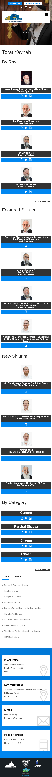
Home (24, 32)
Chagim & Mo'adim (12, 597)
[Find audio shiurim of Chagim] (22, 546)
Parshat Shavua (11, 591)
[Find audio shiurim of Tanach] (22, 559)
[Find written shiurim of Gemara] (30, 518)
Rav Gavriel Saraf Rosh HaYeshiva (26, 154)
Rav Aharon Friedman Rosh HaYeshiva (26, 185)
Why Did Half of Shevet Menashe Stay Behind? (26, 416)
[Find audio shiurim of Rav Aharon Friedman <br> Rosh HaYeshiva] (22, 191)
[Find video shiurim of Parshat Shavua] (26, 532)
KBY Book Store (11, 637)
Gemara (26, 513)
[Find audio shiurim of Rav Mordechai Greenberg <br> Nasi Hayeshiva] (22, 127)
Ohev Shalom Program (14, 625)
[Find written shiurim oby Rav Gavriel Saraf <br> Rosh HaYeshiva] (30, 159)
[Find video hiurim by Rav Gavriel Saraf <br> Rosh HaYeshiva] (26, 159)
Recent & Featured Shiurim (16, 585)
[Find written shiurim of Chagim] (30, 546)
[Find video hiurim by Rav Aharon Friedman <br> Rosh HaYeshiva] (26, 191)
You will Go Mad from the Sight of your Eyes (26, 237)
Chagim (26, 540)
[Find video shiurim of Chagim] (26, 546)
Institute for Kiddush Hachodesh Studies (22, 608)
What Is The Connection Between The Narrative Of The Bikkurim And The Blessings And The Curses (26, 339)
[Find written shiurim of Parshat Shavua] (30, 532)
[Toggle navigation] (46, 14)
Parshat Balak (26, 450)
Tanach (26, 554)
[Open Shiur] (26, 391)
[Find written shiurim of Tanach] (30, 559)
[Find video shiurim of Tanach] (26, 559)
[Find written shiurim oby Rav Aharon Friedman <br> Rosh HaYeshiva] (30, 191)
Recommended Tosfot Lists (17, 620)
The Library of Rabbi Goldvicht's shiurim (22, 631)
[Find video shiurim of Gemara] (26, 518)
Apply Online (15, 3)
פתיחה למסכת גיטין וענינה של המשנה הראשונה (26, 303)
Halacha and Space (13, 614)
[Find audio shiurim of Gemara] (22, 518)
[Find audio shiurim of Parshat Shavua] (22, 532)
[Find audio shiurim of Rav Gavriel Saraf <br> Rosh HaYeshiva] (22, 159)
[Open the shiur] (26, 245)
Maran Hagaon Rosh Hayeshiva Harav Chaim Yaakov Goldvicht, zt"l (26, 91)
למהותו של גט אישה (26, 270)
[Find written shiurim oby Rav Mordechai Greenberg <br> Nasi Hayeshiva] (30, 127)
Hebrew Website (33, 3)
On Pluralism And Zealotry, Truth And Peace (26, 383)
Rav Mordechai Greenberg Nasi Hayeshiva (26, 122)
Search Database (12, 602)
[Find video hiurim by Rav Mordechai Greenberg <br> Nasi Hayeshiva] (26, 127)
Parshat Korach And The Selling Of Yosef (26, 483)
